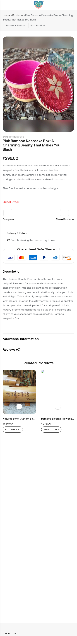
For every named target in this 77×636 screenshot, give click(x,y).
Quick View (19, 406)
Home (6, 15)
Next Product (38, 25)
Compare (8, 219)
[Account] (72, 4)
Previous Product (16, 25)
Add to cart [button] (13, 429)
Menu (4, 5)
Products (17, 15)
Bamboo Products (13, 137)
